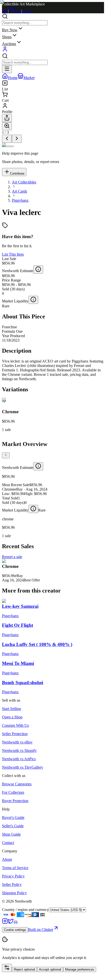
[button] (53, 415)
